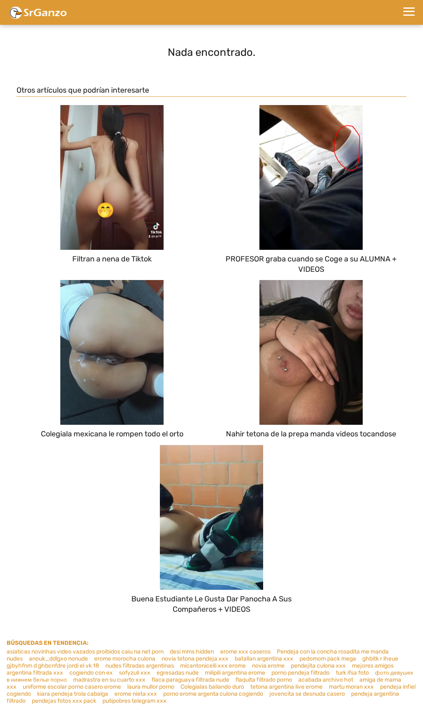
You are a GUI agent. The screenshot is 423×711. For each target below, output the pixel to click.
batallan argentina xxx (264, 658)
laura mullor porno (150, 686)
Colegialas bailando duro (212, 686)
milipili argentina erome (235, 672)
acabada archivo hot (325, 679)
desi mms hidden (192, 651)
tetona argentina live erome (286, 686)
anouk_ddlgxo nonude (58, 658)
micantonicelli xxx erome (213, 665)
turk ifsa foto (352, 672)
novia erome (268, 665)
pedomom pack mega (327, 658)
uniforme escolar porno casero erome (72, 686)
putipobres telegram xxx (134, 700)
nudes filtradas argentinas (139, 665)
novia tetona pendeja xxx (195, 658)
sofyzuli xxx (134, 672)
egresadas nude (178, 672)
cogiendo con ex (91, 672)
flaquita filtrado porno (263, 679)
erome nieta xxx (135, 693)
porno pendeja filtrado (300, 672)
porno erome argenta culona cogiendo (213, 693)
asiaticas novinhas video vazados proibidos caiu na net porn (85, 651)
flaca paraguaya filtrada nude (190, 679)
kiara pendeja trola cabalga (72, 693)
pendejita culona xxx (318, 665)
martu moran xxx (351, 686)
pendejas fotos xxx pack (64, 700)
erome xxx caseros (245, 651)
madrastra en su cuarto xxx (109, 679)
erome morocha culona (124, 658)
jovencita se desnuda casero (307, 693)
